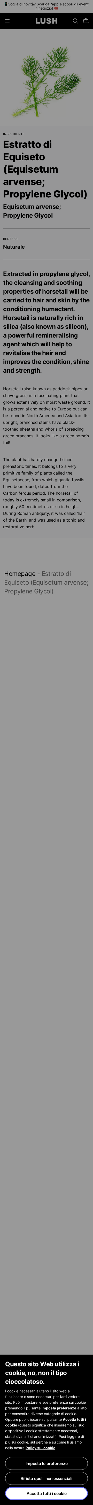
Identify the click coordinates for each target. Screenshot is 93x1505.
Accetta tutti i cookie (47, 1493)
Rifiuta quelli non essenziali (46, 1478)
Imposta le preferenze (47, 1463)
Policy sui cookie (40, 1448)
